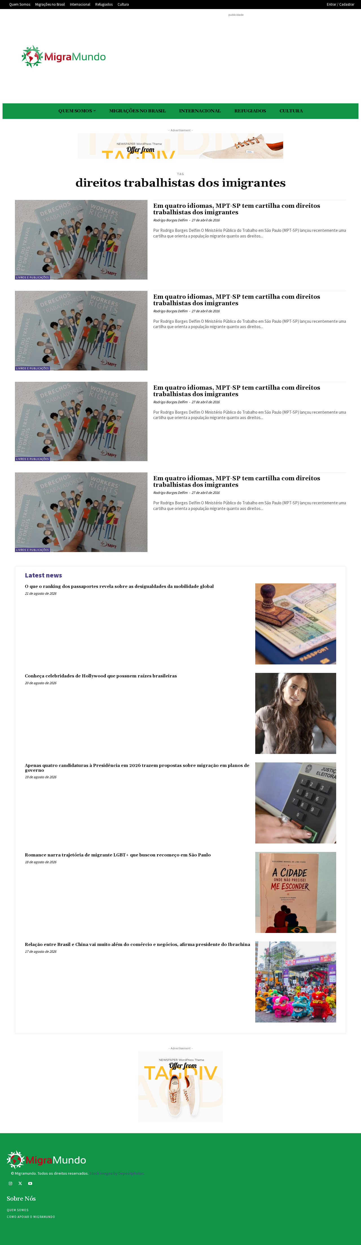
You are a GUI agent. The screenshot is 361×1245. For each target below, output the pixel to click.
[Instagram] (10, 1184)
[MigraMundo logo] (63, 57)
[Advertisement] (236, 57)
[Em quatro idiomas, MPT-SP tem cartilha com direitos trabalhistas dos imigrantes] (81, 240)
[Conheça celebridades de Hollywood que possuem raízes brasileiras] (295, 713)
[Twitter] (20, 1184)
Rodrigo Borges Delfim (170, 220)
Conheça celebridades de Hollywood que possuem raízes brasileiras (101, 676)
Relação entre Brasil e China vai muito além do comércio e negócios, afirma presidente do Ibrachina (137, 944)
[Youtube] (30, 1184)
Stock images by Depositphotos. (117, 1173)
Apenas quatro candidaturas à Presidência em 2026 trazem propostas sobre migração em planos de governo (137, 768)
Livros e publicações (32, 277)
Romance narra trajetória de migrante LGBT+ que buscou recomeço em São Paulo (118, 855)
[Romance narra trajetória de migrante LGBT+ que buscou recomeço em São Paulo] (295, 892)
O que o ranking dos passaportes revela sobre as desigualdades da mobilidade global (119, 586)
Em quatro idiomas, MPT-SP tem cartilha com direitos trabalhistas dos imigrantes (236, 209)
